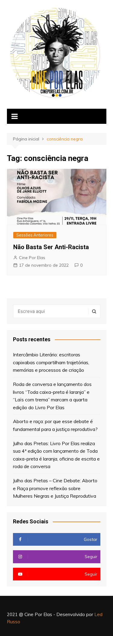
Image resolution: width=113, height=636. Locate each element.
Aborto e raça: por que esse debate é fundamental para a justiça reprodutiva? (55, 425)
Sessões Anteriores (34, 235)
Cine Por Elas (32, 257)
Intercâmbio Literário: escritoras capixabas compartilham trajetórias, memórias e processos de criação (51, 362)
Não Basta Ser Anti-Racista (51, 247)
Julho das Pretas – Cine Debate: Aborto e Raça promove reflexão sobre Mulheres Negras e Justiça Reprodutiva (55, 488)
